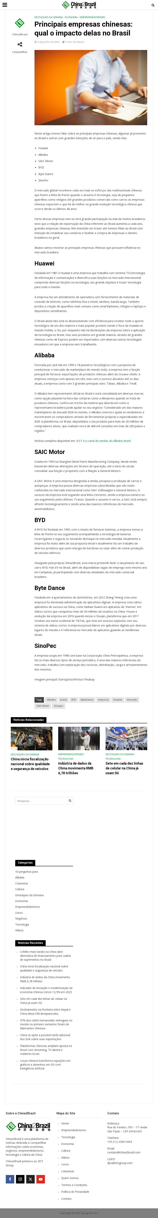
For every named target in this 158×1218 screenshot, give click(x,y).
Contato (66, 1198)
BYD (73, 699)
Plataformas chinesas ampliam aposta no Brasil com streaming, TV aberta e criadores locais (46, 1050)
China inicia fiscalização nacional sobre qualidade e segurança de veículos (30, 764)
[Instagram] (20, 1179)
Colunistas (67, 1171)
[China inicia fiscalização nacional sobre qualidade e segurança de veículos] (31, 738)
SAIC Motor (42, 705)
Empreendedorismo (92, 17)
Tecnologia (65, 758)
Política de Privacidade (75, 1191)
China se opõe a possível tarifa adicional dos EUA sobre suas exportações (45, 1037)
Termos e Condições (74, 1185)
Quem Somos (70, 1178)
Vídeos (65, 1157)
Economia (71, 17)
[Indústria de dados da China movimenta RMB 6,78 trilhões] (79, 738)
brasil (63, 699)
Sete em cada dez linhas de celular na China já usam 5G (124, 768)
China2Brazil (19, 34)
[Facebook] (10, 1179)
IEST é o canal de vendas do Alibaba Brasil (103, 441)
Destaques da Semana (48, 17)
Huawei (117, 699)
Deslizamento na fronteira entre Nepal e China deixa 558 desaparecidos (45, 1011)
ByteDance (87, 699)
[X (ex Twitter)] (30, 1179)
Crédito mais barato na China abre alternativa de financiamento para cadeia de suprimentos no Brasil (45, 955)
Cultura (65, 1150)
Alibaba (51, 699)
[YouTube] (40, 1179)
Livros (65, 1164)
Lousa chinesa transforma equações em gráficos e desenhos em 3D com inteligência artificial (45, 1064)
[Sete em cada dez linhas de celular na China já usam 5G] (126, 738)
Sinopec (58, 705)
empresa (103, 699)
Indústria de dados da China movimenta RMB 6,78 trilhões (75, 768)
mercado (132, 699)
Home (65, 1123)
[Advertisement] (108, 824)
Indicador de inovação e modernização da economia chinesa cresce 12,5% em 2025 (46, 990)
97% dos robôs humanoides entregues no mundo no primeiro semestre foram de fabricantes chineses (46, 1024)
